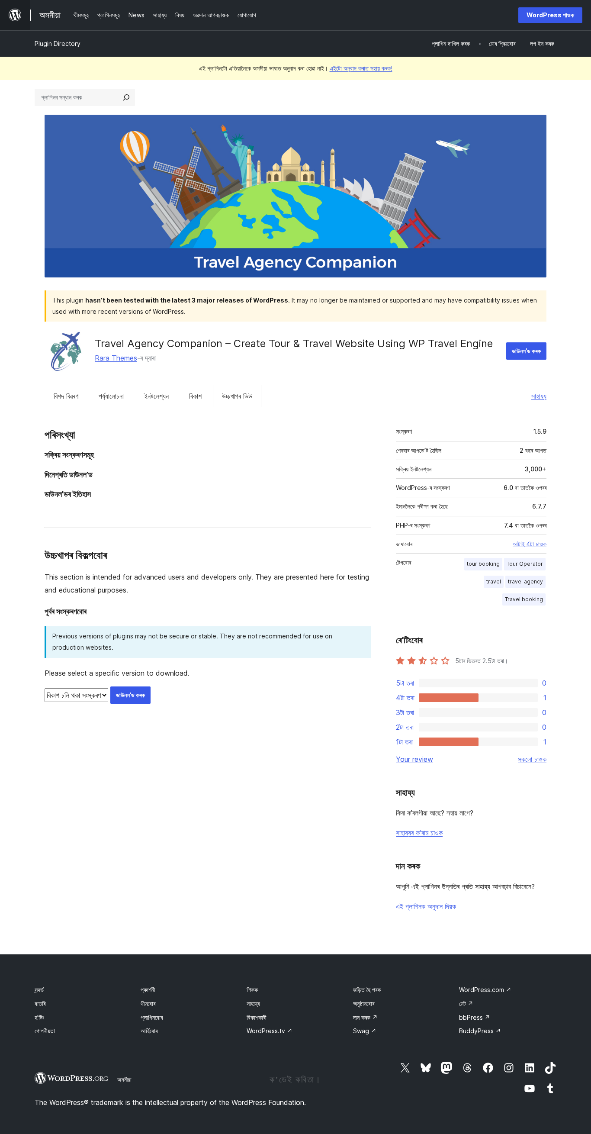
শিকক (252, 989)
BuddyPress (480, 1030)
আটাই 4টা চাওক (529, 544)
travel (493, 581)
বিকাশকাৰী (257, 1017)
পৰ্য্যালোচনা (111, 396)
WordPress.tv (269, 1030)
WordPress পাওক (550, 15)
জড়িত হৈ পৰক (367, 989)
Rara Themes (116, 358)
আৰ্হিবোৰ (149, 1030)
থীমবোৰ (148, 1003)
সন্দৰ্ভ (39, 989)
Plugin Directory (57, 43)
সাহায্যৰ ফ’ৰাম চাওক (419, 832)
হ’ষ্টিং (39, 1017)
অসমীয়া (124, 1079)
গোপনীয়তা (45, 1030)
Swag (364, 1030)
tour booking (483, 564)
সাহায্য (538, 396)
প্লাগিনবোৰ (152, 1017)
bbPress (474, 1017)
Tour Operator (525, 564)
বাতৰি (40, 1003)
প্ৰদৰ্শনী (148, 989)
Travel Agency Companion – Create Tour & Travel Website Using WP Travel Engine (294, 343)
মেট (466, 1003)
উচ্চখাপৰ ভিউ (237, 396)
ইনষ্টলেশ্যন (156, 396)
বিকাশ (195, 396)
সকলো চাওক (532, 759)
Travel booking (524, 599)
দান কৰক (365, 1017)
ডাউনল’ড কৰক (526, 350)
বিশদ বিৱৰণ (66, 396)
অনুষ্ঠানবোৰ (363, 1003)
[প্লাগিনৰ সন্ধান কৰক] (126, 97)
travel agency (525, 581)
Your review (414, 759)
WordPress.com (485, 989)
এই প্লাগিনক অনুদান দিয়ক (426, 906)
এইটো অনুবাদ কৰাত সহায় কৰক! (361, 68)
